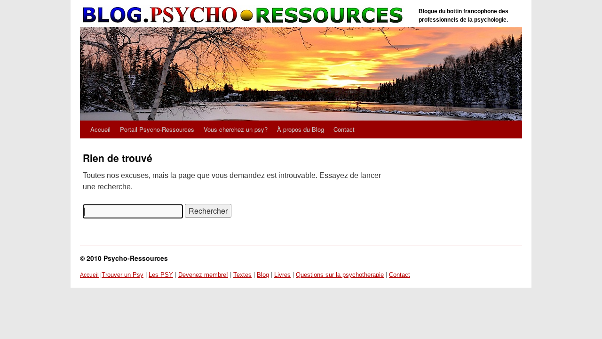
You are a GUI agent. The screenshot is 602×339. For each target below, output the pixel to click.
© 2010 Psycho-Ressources (124, 258)
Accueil (100, 129)
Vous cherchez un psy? (236, 129)
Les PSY (161, 274)
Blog (263, 274)
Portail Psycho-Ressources (157, 129)
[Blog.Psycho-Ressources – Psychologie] (244, 15)
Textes (242, 274)
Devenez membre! (203, 274)
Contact (344, 129)
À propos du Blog (300, 129)
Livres (282, 274)
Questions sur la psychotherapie (340, 274)
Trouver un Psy (122, 274)
